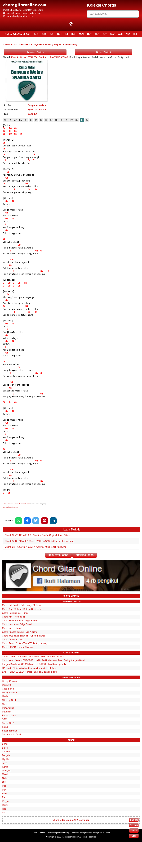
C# (36, 120)
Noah (4, 704)
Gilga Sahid (8, 688)
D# (51, 120)
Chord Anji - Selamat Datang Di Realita (21, 609)
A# (15, 120)
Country (6, 751)
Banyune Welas (37, 105)
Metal (5, 774)
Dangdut (33, 114)
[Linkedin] (53, 520)
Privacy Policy (63, 833)
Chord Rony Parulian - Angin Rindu (19, 620)
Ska (4, 812)
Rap (4, 797)
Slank (5, 727)
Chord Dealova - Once (13, 639)
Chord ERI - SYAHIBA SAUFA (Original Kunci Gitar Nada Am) (35, 547)
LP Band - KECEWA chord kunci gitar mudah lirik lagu (29, 668)
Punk (4, 789)
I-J (66, 34)
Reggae (6, 801)
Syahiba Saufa (37, 109)
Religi (5, 805)
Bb (20, 120)
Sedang (134, 825)
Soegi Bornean (9, 730)
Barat (4, 744)
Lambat (134, 820)
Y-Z (128, 34)
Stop (134, 836)
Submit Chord (91, 833)
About (34, 833)
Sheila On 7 (8, 723)
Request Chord (77, 833)
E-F (52, 34)
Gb (76, 120)
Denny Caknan (9, 681)
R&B (4, 793)
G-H (59, 34)
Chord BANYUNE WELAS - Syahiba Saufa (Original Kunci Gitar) (37, 535)
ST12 (4, 719)
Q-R (97, 34)
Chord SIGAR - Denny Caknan (17, 647)
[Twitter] (35, 520)
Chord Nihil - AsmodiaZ (13, 616)
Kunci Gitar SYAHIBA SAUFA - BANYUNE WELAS (39, 57)
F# (71, 120)
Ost (4, 782)
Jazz (4, 763)
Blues (5, 748)
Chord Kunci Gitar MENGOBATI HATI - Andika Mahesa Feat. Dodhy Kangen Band (43, 660)
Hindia (5, 696)
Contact (42, 833)
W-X (120, 34)
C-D (44, 34)
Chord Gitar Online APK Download (71, 820)
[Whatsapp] (18, 520)
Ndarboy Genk (9, 700)
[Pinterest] (44, 520)
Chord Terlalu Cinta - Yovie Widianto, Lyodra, (24, 643)
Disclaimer (51, 833)
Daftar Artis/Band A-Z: (17, 34)
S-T (105, 34)
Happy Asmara (9, 692)
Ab (5, 120)
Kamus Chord (104, 833)
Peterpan (6, 711)
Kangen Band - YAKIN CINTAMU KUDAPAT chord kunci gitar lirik (35, 664)
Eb (56, 120)
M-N (81, 34)
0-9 (135, 34)
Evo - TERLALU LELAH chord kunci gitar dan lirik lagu (29, 672)
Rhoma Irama (9, 715)
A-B (36, 34)
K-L (73, 34)
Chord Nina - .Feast (12, 628)
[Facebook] (27, 520)
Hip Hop (6, 759)
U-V (112, 34)
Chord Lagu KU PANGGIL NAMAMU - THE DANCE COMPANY (34, 656)
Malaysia (6, 770)
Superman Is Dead (11, 734)
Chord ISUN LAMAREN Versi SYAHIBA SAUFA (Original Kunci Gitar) (39, 541)
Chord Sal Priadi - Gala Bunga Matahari (22, 605)
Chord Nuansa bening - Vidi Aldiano (19, 632)
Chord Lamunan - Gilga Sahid (17, 624)
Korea (5, 767)
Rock (4, 808)
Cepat (134, 830)
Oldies (5, 778)
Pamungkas (8, 708)
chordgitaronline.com (24, 5)
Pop (4, 785)
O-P (89, 34)
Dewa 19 (6, 685)
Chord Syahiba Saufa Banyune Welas (16, 504)
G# (87, 120)
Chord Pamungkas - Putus (15, 613)
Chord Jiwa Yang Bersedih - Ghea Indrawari (24, 635)
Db (41, 120)
